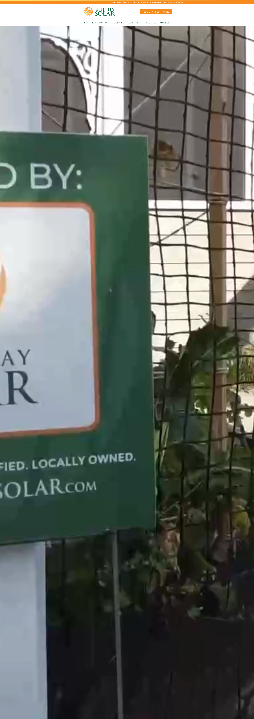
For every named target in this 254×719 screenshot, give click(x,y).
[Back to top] (251, 711)
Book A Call (150, 22)
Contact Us (178, 2)
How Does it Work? (120, 2)
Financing (135, 2)
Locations (134, 22)
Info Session (89, 22)
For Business (119, 22)
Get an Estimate (157, 11)
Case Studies (155, 2)
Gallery (144, 2)
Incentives (167, 2)
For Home (104, 22)
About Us (165, 22)
